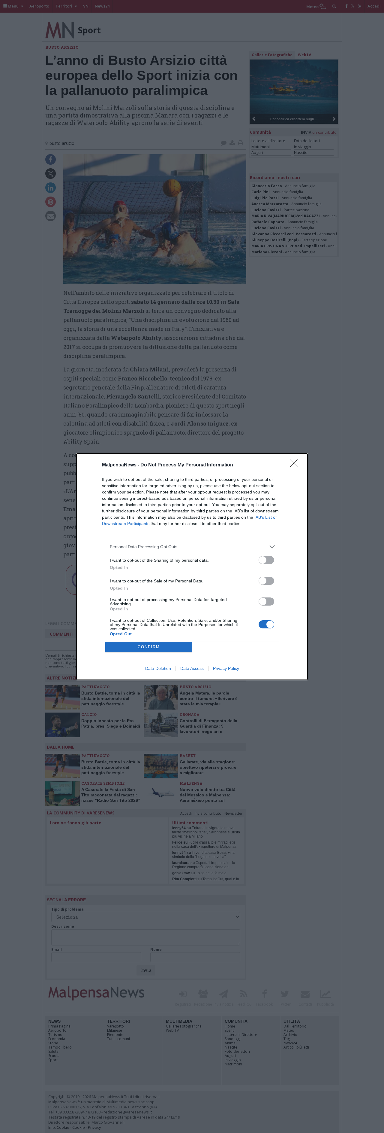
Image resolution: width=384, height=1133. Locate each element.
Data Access (192, 668)
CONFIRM (149, 647)
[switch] (266, 560)
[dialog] (192, 567)
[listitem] (192, 547)
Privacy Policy (226, 668)
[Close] (296, 465)
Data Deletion (158, 668)
